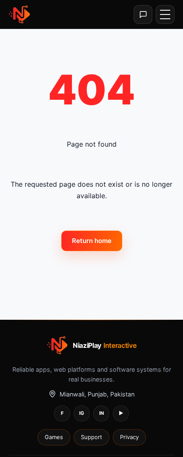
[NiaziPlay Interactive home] (20, 14)
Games (54, 437)
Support (91, 437)
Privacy (129, 437)
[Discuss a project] (143, 14)
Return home (92, 241)
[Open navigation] (165, 14)
